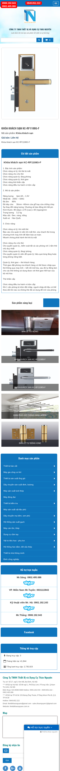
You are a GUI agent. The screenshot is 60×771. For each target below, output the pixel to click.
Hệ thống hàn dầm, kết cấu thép (17, 547)
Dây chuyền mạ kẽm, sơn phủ (16, 516)
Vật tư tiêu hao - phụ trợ (14, 540)
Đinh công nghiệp (11, 559)
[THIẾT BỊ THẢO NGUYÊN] (30, 16)
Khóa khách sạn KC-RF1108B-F (30, 359)
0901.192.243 (41, 602)
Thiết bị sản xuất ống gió (14, 478)
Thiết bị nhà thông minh (13, 553)
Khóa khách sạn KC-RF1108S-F (30, 387)
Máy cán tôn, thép (11, 528)
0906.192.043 (9, 3)
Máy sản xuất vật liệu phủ (14, 509)
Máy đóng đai (9, 497)
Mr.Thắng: (21, 615)
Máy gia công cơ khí (12, 472)
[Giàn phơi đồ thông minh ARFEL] (30, 406)
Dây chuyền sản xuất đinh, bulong (18, 484)
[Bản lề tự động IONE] (30, 434)
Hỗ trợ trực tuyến (40, 727)
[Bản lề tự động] (30, 322)
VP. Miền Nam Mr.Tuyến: (22, 590)
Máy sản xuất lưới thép (13, 491)
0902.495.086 (9, 6)
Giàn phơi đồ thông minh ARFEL (30, 415)
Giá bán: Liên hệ (10, 138)
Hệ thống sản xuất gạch (14, 522)
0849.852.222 (33, 3)
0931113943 (43, 590)
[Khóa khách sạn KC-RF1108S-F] (30, 378)
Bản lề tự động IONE (30, 443)
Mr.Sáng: (22, 577)
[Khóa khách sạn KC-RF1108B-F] (30, 350)
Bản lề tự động (30, 331)
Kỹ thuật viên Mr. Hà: (21, 602)
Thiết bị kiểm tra (10, 503)
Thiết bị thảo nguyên (49, 732)
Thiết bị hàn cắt (10, 466)
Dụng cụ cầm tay (10, 534)
